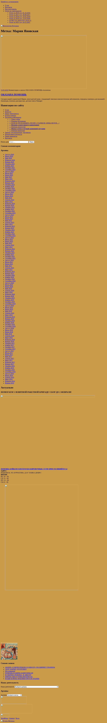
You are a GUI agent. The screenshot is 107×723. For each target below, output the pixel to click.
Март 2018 (9, 338)
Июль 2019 (9, 307)
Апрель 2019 (9, 313)
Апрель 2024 (9, 200)
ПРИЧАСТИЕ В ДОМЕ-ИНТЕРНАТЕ (19, 677)
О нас (7, 5)
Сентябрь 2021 (10, 258)
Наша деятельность (12, 114)
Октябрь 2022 (10, 234)
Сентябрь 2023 (10, 213)
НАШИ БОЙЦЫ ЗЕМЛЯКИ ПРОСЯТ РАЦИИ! (22, 679)
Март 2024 (9, 202)
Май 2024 (8, 198)
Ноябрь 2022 (9, 232)
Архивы (4, 695)
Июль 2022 (9, 239)
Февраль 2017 (10, 362)
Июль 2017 (9, 353)
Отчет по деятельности (13, 11)
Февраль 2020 (10, 294)
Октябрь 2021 (10, 256)
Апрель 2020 (9, 290)
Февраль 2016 (10, 381)
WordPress (4, 718)
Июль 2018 (9, 330)
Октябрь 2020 (10, 279)
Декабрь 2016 (10, 366)
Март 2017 (9, 360)
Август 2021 (9, 260)
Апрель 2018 (9, 336)
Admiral (12, 718)
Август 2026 (9, 154)
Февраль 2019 (10, 317)
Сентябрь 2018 (10, 326)
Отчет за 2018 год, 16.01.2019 (19, 17)
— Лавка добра (14, 119)
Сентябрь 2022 (10, 236)
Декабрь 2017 (10, 343)
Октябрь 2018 (10, 324)
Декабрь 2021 (10, 253)
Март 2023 (9, 224)
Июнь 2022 (9, 241)
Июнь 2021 (9, 264)
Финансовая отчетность (13, 134)
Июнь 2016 (9, 375)
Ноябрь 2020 (9, 277)
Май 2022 (8, 243)
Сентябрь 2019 (10, 304)
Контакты (8, 7)
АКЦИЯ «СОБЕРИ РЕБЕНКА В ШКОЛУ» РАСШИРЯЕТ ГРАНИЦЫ (30, 667)
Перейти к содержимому (9, 2)
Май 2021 (8, 266)
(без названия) (10, 671)
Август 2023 (9, 215)
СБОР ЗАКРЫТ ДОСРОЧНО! (16, 669)
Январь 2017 (9, 364)
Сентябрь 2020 (10, 281)
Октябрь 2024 (10, 188)
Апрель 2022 (9, 245)
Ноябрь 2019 (9, 300)
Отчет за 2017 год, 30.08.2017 (19, 15)
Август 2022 (9, 237)
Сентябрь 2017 (10, 349)
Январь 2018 (9, 341)
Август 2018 (9, 328)
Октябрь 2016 (10, 370)
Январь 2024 (9, 205)
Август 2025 (9, 171)
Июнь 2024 (9, 196)
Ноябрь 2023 (9, 209)
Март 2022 (9, 247)
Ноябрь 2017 (9, 345)
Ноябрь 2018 (9, 323)
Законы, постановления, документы (18, 132)
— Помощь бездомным (17, 121)
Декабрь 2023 (10, 207)
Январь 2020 (9, 296)
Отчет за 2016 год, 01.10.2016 (19, 13)
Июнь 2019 (9, 309)
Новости (8, 112)
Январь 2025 (9, 183)
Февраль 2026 (10, 160)
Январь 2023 (9, 228)
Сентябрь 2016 (10, 372)
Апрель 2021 (9, 268)
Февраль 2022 (10, 249)
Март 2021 (9, 270)
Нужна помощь (10, 115)
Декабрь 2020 (10, 275)
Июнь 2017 (9, 355)
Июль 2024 (9, 194)
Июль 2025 (9, 173)
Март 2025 (9, 179)
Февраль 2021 (10, 271)
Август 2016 (9, 374)
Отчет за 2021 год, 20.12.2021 (19, 22)
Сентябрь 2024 (10, 190)
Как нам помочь (11, 9)
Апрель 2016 (9, 377)
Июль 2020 (9, 285)
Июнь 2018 (9, 332)
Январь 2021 (9, 273)
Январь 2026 (9, 162)
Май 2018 (8, 334)
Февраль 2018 (10, 340)
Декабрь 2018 (10, 321)
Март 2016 (9, 379)
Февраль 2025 (10, 181)
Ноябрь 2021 (9, 254)
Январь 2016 (9, 383)
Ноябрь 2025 (9, 166)
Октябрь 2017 (10, 347)
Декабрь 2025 (10, 164)
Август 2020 (9, 283)
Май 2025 (8, 177)
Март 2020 (9, 292)
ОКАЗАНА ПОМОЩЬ (14, 94)
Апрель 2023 (9, 222)
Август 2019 (9, 305)
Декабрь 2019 (10, 298)
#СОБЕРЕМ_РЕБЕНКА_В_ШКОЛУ (18, 675)
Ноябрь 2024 (9, 186)
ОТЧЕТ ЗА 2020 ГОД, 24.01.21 (20, 20)
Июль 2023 (9, 217)
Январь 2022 (9, 251)
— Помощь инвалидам (17, 127)
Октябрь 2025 (10, 168)
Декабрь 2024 (10, 185)
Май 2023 (8, 220)
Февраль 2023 (10, 226)
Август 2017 (9, 351)
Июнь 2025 (9, 175)
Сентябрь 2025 (10, 169)
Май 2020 (8, 288)
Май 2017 (8, 357)
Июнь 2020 (9, 287)
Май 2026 (8, 158)
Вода (17, 718)
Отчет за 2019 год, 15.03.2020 (19, 18)
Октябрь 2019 (10, 302)
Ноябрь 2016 (9, 368)
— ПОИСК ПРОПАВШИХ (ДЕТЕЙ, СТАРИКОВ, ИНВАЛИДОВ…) (34, 123)
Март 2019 (9, 315)
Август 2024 (9, 192)
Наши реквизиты (11, 136)
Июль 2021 (9, 262)
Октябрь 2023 (10, 211)
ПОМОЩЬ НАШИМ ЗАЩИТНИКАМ (19, 673)
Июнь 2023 (9, 219)
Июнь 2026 (9, 156)
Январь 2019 (9, 319)
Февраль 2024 (10, 203)
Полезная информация (13, 117)
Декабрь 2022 (10, 230)
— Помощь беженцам (17, 131)
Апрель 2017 (9, 358)
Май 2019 (8, 311)
